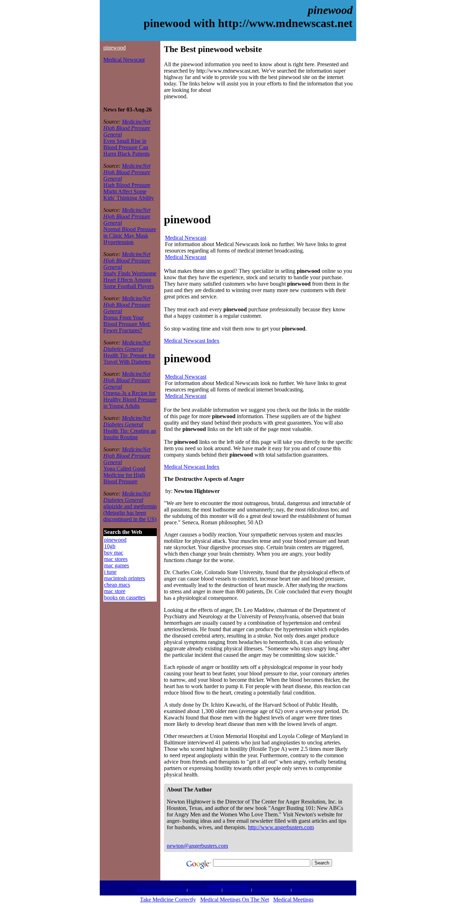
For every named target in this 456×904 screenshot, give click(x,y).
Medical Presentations (271, 890)
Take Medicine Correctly (168, 900)
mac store (114, 591)
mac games (116, 565)
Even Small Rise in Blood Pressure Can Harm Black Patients (126, 147)
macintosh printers (124, 578)
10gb (109, 546)
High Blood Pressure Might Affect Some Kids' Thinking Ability (128, 191)
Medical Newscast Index (191, 341)
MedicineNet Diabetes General (126, 345)
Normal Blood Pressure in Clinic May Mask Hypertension (129, 235)
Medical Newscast (124, 60)
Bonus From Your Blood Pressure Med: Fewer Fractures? (127, 324)
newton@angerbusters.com (197, 846)
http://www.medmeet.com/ (228, 886)
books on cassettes (124, 597)
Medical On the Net (205, 890)
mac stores (116, 559)
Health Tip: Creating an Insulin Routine (129, 434)
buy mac (113, 553)
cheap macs (117, 585)
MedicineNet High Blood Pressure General (126, 128)
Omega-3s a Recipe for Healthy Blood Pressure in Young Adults (130, 399)
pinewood (114, 48)
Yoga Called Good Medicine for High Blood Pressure (124, 475)
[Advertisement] (124, 85)
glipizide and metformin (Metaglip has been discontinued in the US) (130, 512)
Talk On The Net (306, 890)
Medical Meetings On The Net (161, 890)
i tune (110, 572)
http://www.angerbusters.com (281, 827)
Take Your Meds (237, 890)
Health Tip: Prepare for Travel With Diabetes (129, 358)
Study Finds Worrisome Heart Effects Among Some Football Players (129, 279)
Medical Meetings (293, 900)
